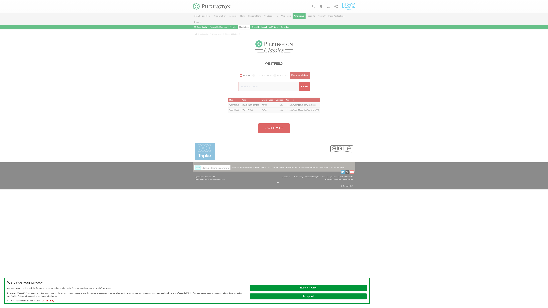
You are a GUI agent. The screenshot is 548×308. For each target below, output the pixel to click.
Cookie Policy (48, 301)
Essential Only (308, 287)
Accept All (308, 296)
